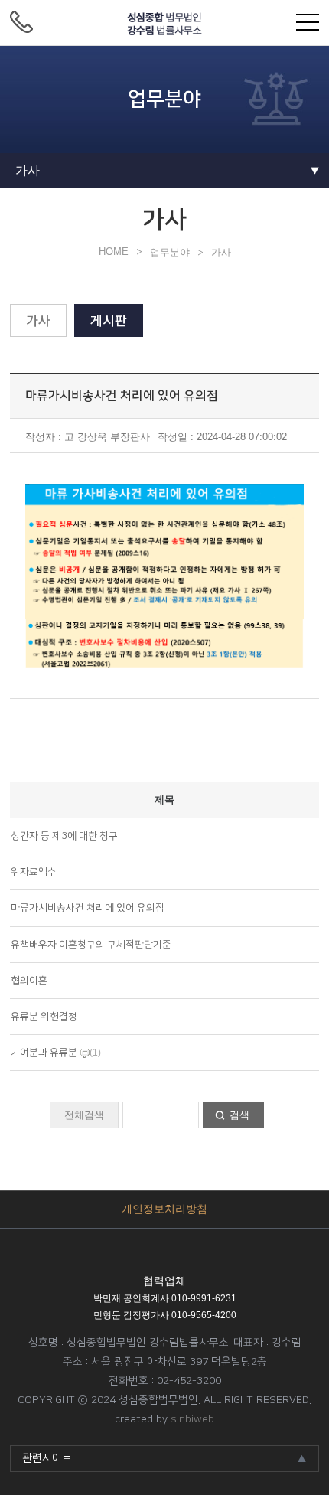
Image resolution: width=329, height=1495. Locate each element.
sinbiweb (192, 1419)
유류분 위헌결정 (44, 1016)
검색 (239, 1115)
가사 (221, 252)
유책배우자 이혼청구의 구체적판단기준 (91, 944)
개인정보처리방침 (164, 1209)
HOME (114, 251)
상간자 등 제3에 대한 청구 (64, 836)
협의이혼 (29, 980)
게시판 (108, 320)
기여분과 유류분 (44, 1052)
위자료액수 (34, 872)
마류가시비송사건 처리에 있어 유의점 (87, 908)
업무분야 (170, 252)
